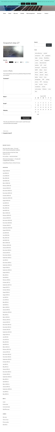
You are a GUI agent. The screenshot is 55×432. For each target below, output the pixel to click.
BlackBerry (46, 58)
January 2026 (6, 188)
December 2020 (6, 262)
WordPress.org (6, 409)
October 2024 (6, 225)
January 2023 (6, 252)
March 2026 (5, 183)
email (45, 65)
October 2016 (6, 289)
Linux (45, 77)
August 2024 (5, 230)
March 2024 (5, 242)
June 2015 (5, 299)
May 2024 (5, 237)
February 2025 (6, 215)
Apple (36, 58)
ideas (46, 72)
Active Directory (38, 53)
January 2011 (6, 369)
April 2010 (5, 381)
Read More (34, 3)
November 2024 (6, 222)
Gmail (45, 69)
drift (41, 65)
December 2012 (6, 354)
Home (4, 13)
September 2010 (6, 376)
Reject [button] (28, 3)
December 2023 (6, 250)
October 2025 (6, 195)
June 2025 (5, 205)
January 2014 (6, 322)
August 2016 (5, 292)
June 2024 (5, 235)
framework (37, 67)
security (41, 84)
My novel (16, 13)
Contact (46, 13)
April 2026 (5, 180)
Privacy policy (6, 422)
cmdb (41, 60)
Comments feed (6, 406)
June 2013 (5, 339)
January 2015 (6, 309)
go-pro (36, 72)
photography (37, 79)
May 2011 (5, 366)
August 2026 (5, 170)
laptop (36, 77)
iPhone (36, 74)
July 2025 (5, 203)
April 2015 (5, 304)
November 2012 (6, 356)
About (9, 13)
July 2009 (5, 391)
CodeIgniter (46, 60)
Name (5, 96)
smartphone (37, 86)
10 (38, 104)
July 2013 (5, 337)
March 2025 (5, 212)
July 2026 (5, 173)
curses (36, 62)
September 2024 (6, 227)
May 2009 (5, 394)
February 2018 (6, 279)
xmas (49, 89)
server (45, 84)
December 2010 (6, 371)
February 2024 (6, 245)
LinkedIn (22, 13)
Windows (44, 89)
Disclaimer (5, 424)
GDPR (36, 69)
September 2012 (6, 359)
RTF (41, 81)
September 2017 (6, 284)
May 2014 (5, 314)
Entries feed (5, 404)
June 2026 (5, 175)
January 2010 (6, 386)
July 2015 (5, 297)
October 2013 (6, 329)
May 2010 (5, 379)
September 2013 (6, 332)
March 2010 (5, 384)
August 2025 (5, 200)
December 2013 (6, 324)
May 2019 (5, 275)
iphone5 (41, 74)
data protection (43, 62)
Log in (4, 401)
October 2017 (6, 282)
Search (35, 42)
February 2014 (6, 319)
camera (36, 60)
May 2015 (5, 302)
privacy (36, 81)
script (36, 84)
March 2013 (5, 346)
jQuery (46, 74)
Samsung (45, 81)
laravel (40, 77)
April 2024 (5, 240)
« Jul (38, 114)
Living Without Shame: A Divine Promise (11, 162)
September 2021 (6, 257)
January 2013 (6, 351)
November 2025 (6, 193)
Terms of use (5, 419)
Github (40, 69)
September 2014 (6, 312)
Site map (5, 417)
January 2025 (6, 217)
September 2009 (6, 389)
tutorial (43, 86)
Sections (39, 13)
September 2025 (6, 198)
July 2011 (5, 364)
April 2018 (5, 277)
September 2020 (6, 265)
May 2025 (5, 207)
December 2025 (6, 190)
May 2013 (5, 342)
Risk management (31, 13)
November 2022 (6, 255)
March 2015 (5, 307)
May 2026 (5, 178)
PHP (43, 79)
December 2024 (6, 220)
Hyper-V (41, 72)
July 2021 (5, 260)
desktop (36, 65)
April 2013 (5, 344)
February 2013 (6, 349)
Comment (6, 78)
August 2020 (6, 267)
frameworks (44, 67)
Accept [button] (23, 3)
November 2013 (6, 327)
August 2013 (5, 334)
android (45, 53)
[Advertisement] (27, 25)
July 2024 (5, 232)
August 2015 (5, 294)
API (43, 55)
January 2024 (6, 247)
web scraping (38, 89)
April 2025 (5, 210)
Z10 (36, 91)
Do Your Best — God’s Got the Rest (10, 156)
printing (47, 79)
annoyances (37, 55)
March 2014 (5, 317)
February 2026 (6, 185)
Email (5, 103)
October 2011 (6, 361)
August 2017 (5, 287)
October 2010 (6, 374)
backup (40, 58)
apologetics (47, 55)
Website (5, 110)
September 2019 (6, 270)
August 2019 (5, 272)
